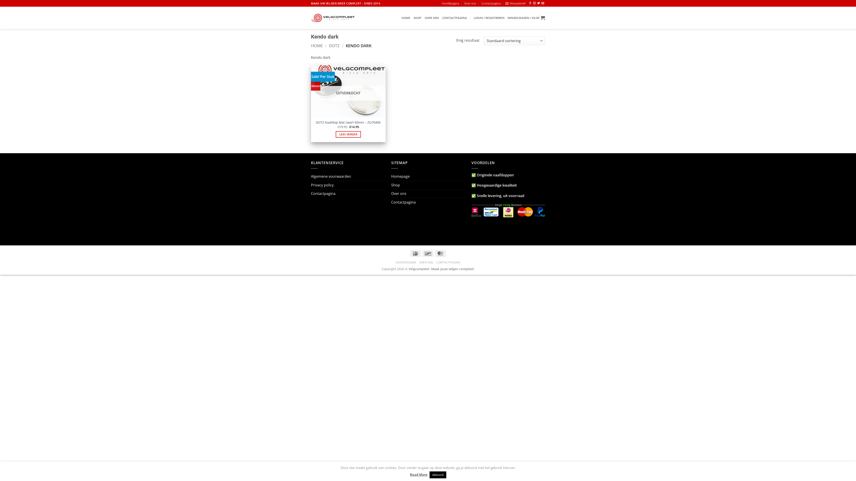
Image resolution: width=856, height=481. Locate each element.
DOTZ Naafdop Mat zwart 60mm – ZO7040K (348, 122)
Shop (418, 18)
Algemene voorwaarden (331, 176)
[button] (515, 3)
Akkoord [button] (438, 475)
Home (405, 18)
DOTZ (334, 45)
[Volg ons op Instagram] (534, 3)
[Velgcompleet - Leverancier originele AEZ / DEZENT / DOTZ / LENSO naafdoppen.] (333, 17)
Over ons (470, 3)
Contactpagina (491, 3)
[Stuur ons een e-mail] (542, 3)
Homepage (400, 176)
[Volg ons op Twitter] (538, 3)
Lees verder (348, 134)
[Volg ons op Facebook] (530, 3)
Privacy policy (322, 185)
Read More (419, 474)
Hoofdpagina (450, 3)
